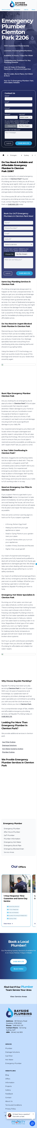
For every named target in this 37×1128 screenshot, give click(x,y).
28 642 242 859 (17, 1032)
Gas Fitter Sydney (9, 742)
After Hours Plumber (12, 832)
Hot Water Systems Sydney (12, 749)
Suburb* (7, 114)
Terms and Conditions (13, 1105)
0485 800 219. (7, 716)
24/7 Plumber (9, 835)
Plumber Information (12, 839)
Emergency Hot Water (12, 842)
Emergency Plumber (12, 829)
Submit (8, 143)
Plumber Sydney (8, 752)
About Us (8, 1101)
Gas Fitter (9, 1056)
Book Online (18, 969)
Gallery (8, 1090)
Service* (22, 114)
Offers (7, 1079)
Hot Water (9, 1060)
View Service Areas (18, 997)
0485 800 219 (23, 143)
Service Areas (9, 852)
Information (9, 1082)
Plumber (8, 1048)
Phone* (7, 108)
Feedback (9, 1094)
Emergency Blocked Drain (14, 849)
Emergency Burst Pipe (12, 845)
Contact (8, 1097)
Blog (7, 1075)
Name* (7, 96)
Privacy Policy (10, 1109)
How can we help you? (12, 130)
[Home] (18, 4)
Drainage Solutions (9, 745)
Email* (7, 102)
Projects (8, 1086)
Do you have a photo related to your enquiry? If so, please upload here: (17, 122)
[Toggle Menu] (36, 564)
